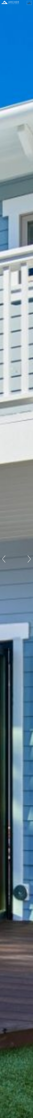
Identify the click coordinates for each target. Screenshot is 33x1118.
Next (29, 559)
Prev (3, 559)
